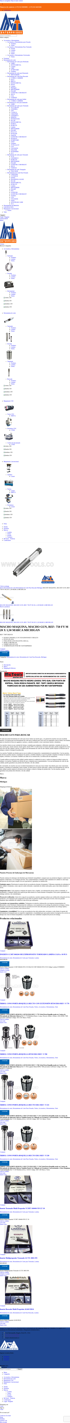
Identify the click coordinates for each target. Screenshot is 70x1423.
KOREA (13, 124)
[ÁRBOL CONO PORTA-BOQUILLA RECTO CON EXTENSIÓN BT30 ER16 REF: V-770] (19, 998)
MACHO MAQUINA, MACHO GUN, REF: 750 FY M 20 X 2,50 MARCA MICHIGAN (26, 622)
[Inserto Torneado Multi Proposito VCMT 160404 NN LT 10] (18, 1203)
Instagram (6, 1356)
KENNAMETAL (16, 65)
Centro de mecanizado (13, 443)
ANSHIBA (14, 109)
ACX (12, 156)
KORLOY (14, 125)
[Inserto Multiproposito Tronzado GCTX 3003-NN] (18, 1253)
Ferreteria (6, 58)
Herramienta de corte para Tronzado (17, 155)
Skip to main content (17, 1)
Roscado (9, 379)
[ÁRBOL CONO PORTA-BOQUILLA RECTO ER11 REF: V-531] (19, 1099)
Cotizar (4, 652)
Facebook (6, 1358)
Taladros (9, 474)
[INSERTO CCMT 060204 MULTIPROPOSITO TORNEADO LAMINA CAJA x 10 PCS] (18, 949)
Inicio (2, 588)
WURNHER (15, 151)
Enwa (12, 79)
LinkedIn (6, 1360)
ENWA (13, 177)
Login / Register (8, 1401)
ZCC (12, 153)
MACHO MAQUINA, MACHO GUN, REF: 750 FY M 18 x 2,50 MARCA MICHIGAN (26, 605)
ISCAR (13, 120)
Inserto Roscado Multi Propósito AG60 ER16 (17, 1309)
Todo (5, 212)
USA (12, 96)
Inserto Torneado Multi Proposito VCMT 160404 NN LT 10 (22, 1208)
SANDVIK (14, 192)
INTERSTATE (15, 119)
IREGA (13, 81)
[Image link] (9, 1349)
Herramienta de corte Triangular (16, 169)
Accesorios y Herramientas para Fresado (19, 42)
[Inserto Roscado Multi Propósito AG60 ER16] (18, 1304)
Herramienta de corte (10, 60)
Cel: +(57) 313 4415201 (12, 1336)
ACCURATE (15, 107)
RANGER (14, 133)
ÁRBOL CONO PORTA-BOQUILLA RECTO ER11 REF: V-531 (24, 1105)
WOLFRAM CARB (17, 202)
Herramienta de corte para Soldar (16, 99)
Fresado (9, 273)
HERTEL (14, 117)
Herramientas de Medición (11, 205)
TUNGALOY (15, 145)
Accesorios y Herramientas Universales (18, 55)
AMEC (13, 63)
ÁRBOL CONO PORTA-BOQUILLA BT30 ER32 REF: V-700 (23, 1054)
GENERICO (15, 115)
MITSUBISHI (15, 75)
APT (12, 110)
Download (5, 730)
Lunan (13, 52)
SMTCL (13, 416)
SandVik (13, 135)
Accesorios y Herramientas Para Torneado (19, 47)
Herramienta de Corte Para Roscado (17, 76)
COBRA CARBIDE (17, 78)
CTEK (13, 430)
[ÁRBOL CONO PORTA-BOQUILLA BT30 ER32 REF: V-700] (19, 1049)
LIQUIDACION (8, 207)
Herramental (10, 291)
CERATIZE (14, 114)
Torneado (10, 256)
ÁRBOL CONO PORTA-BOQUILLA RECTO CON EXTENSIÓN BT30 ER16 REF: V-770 (34, 1003)
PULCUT (14, 132)
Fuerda (13, 48)
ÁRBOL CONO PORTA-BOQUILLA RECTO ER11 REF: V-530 (24, 1155)
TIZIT (13, 142)
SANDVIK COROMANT (19, 92)
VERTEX (14, 168)
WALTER (14, 150)
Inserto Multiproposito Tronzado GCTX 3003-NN (18, 1258)
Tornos (9, 210)
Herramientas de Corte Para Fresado (17, 173)
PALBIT (13, 91)
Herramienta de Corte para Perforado (18, 61)
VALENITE (14, 148)
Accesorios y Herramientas (11, 40)
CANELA (14, 112)
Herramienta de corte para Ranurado (17, 73)
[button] (4, 970)
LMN (12, 68)
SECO (13, 94)
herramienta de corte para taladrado (17, 102)
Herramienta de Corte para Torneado (17, 106)
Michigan (13, 88)
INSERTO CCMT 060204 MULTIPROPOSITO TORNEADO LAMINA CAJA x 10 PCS (33, 954)
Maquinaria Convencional (11, 209)
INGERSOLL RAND (17, 179)
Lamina (13, 50)
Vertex (13, 45)
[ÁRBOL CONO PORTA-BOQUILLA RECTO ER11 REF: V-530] (19, 1150)
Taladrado (10, 361)
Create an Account (5, 1415)
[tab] (7, 665)
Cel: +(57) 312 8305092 (12, 1334)
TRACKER (14, 171)
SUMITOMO (15, 70)
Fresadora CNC (11, 428)
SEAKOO (14, 138)
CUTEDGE (14, 176)
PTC (12, 191)
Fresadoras (10, 505)
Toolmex (13, 43)
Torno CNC (10, 414)
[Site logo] (11, 34)
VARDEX (14, 97)
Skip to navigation (5, 1)
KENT (13, 84)
